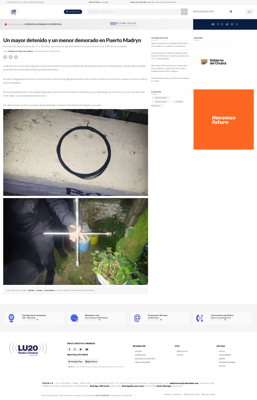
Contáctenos (140, 355)
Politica (222, 366)
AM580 (74, 12)
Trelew (222, 351)
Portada (18, 51)
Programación (203, 11)
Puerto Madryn (27, 51)
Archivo (180, 355)
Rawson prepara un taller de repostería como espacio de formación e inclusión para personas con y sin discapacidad (170, 56)
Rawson (222, 359)
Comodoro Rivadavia (227, 362)
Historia (138, 351)
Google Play (76, 361)
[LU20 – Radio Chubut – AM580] (13, 11)
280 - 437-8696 (98, 2)
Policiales (11, 51)
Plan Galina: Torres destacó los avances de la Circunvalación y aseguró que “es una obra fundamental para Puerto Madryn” (169, 68)
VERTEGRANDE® (102, 395)
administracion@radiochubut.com (184, 383)
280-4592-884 (142, 2)
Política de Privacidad (191, 394)
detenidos (161, 97)
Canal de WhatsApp (142, 362)
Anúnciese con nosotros (145, 359)
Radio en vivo (182, 351)
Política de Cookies (208, 394)
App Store (92, 361)
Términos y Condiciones (173, 394)
